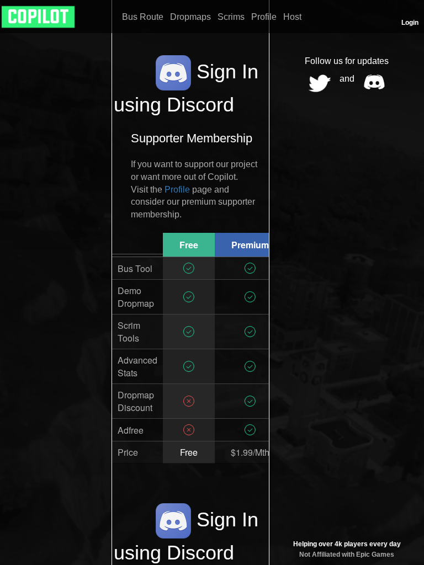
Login (409, 22)
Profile (177, 189)
